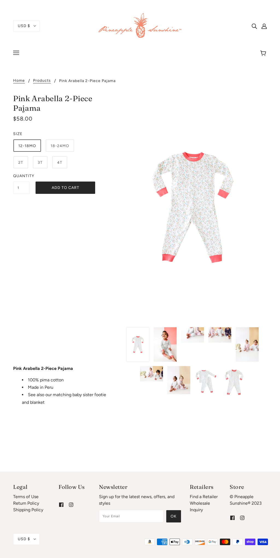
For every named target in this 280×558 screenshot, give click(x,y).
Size (17, 134)
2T (20, 162)
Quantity (21, 176)
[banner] (140, 25)
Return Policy (26, 503)
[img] (254, 26)
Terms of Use (26, 496)
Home (19, 81)
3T (40, 162)
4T (59, 162)
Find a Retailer (204, 496)
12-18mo (27, 146)
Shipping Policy (28, 509)
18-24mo (60, 146)
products (42, 81)
